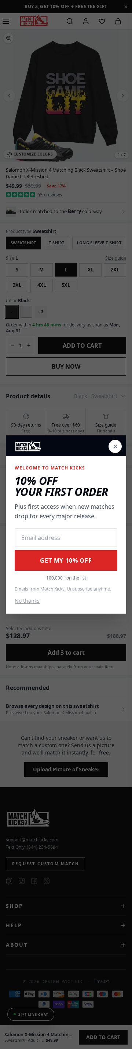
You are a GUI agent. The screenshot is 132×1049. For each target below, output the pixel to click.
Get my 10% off (66, 560)
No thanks (27, 600)
